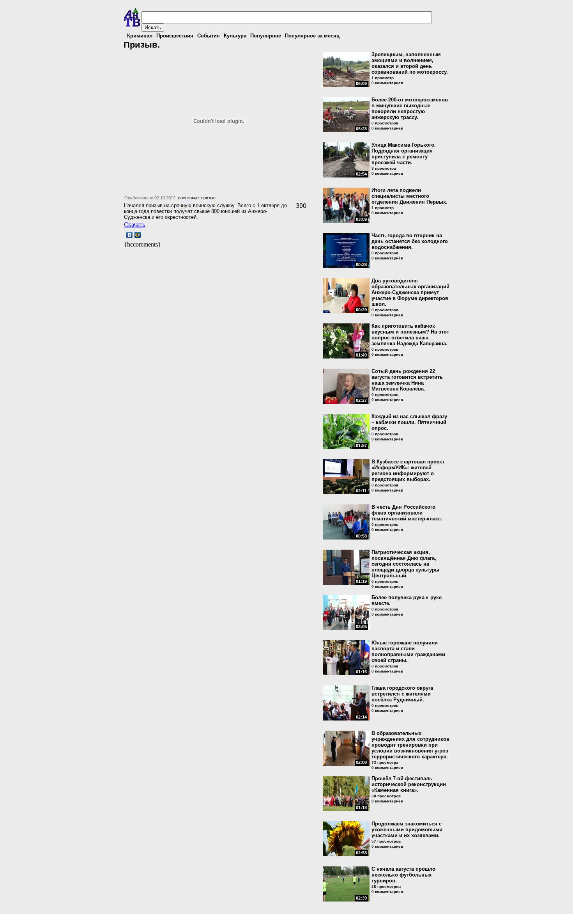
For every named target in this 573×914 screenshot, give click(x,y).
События (208, 36)
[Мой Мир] (138, 235)
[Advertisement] (215, 260)
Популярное (265, 36)
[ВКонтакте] (130, 235)
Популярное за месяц (312, 36)
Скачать (134, 224)
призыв (208, 197)
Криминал (139, 36)
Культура (235, 36)
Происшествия (174, 36)
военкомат (188, 197)
